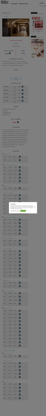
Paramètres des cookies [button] (15, 210)
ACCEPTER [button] (23, 210)
